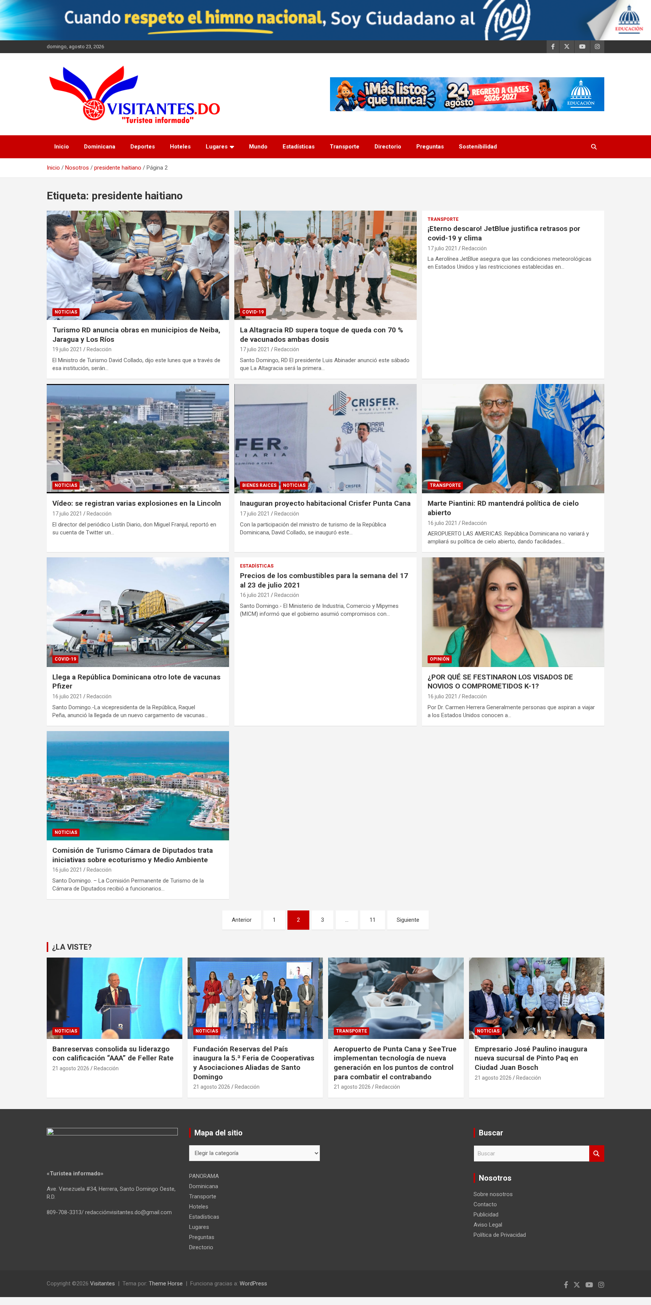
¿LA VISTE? (72, 947)
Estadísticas (299, 146)
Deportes (142, 146)
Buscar (596, 1153)
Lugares (217, 146)
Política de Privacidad (500, 1235)
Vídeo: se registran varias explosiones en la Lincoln (136, 503)
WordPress (253, 1283)
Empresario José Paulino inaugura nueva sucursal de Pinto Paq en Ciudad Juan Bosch (531, 1058)
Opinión (439, 659)
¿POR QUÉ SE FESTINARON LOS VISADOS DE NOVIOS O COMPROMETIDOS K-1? (500, 682)
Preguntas (430, 146)
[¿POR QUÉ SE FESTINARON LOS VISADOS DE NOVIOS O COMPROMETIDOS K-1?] (513, 612)
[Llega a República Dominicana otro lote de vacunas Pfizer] (138, 612)
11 (373, 919)
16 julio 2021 (442, 523)
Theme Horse (166, 1283)
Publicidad (486, 1214)
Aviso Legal (488, 1224)
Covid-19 (253, 312)
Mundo (258, 146)
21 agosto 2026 (70, 1068)
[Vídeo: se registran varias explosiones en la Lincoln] (138, 439)
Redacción (99, 349)
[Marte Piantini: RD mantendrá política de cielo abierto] (513, 439)
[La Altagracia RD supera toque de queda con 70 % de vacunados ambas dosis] (325, 265)
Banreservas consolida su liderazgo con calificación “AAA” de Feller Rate (113, 1054)
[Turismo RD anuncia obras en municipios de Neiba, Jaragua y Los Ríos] (138, 265)
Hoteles (180, 146)
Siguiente (408, 919)
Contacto (485, 1204)
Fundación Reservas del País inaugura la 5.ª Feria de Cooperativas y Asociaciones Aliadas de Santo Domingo (253, 1063)
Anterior (242, 919)
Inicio (61, 146)
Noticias (66, 312)
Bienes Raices (259, 485)
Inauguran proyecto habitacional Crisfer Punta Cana (325, 503)
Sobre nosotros (493, 1194)
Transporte (344, 146)
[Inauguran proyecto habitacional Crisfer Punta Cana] (325, 439)
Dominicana (99, 146)
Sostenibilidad (478, 146)
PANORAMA (204, 1176)
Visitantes (102, 1283)
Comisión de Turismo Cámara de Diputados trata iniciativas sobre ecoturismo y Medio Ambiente (132, 855)
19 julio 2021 (67, 349)
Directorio (387, 146)
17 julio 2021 (255, 349)
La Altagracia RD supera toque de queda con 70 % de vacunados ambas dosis (321, 335)
